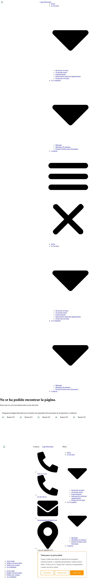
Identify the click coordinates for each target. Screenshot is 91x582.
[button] (68, 197)
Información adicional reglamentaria (68, 76)
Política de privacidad (14, 563)
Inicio (53, 4)
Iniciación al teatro (61, 70)
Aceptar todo (77, 573)
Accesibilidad (11, 567)
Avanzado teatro (61, 72)
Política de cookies (13, 565)
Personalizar (47, 573)
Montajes (58, 145)
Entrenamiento (60, 74)
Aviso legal (11, 561)
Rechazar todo (61, 573)
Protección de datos (62, 78)
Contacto (54, 151)
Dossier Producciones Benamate (66, 149)
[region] (62, 565)
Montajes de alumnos (62, 147)
